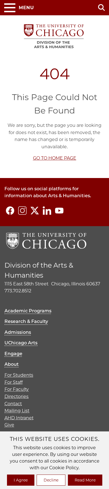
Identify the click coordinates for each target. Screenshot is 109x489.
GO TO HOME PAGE (54, 158)
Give (9, 425)
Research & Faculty (26, 321)
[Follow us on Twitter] (34, 210)
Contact (13, 403)
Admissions (17, 332)
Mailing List (16, 410)
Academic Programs (27, 310)
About (11, 364)
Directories (16, 396)
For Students (18, 375)
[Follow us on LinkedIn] (47, 210)
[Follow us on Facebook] (10, 210)
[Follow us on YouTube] (59, 210)
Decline (51, 480)
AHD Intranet (19, 418)
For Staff (13, 382)
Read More (85, 480)
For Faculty (16, 389)
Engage (13, 353)
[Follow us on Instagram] (22, 210)
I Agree (21, 480)
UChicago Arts (20, 342)
